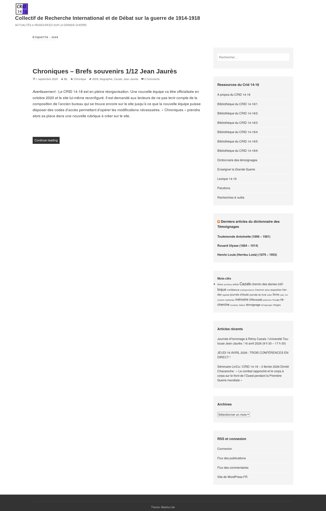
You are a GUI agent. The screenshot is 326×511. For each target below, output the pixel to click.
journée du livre (258, 294)
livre (276, 294)
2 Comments (152, 79)
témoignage (253, 305)
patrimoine (267, 300)
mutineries (229, 299)
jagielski (226, 295)
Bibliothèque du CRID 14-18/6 (237, 150)
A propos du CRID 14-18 (233, 94)
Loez (282, 294)
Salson (242, 304)
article (236, 284)
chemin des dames (264, 284)
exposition (276, 289)
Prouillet (276, 299)
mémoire (241, 299)
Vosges (277, 304)
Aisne (220, 284)
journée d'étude (239, 294)
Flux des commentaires (232, 467)
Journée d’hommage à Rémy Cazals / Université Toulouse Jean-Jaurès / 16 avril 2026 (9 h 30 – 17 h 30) (253, 341)
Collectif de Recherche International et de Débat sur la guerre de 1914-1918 (107, 18)
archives (228, 284)
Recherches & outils (230, 197)
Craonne (259, 289)
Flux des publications (231, 458)
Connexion (224, 448)
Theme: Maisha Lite (163, 507)
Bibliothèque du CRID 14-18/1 (237, 104)
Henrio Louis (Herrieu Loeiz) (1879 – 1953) (247, 254)
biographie (106, 79)
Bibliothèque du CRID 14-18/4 (237, 132)
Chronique (80, 79)
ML (66, 79)
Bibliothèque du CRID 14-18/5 (237, 141)
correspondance (247, 290)
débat (267, 290)
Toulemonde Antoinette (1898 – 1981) (243, 236)
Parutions (223, 188)
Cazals (118, 79)
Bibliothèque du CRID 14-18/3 (237, 122)
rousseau (234, 305)
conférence (233, 289)
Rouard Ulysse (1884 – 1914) (237, 245)
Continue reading (47, 140)
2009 (95, 79)
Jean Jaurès (131, 79)
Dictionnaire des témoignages (237, 160)
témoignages (266, 305)
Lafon (269, 294)
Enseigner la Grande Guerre (236, 169)
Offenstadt (255, 299)
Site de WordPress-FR (232, 477)
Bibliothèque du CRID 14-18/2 (237, 113)
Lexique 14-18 (227, 178)
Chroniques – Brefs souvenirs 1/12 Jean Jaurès (105, 71)
